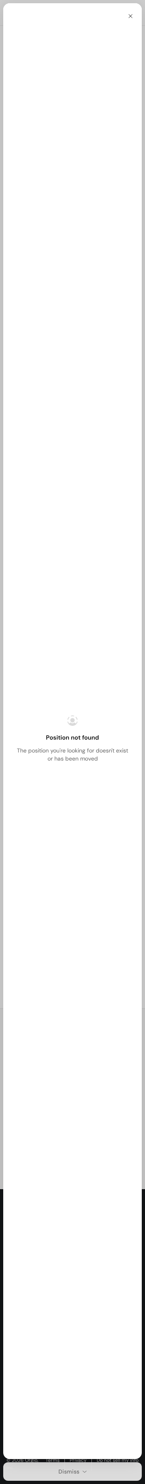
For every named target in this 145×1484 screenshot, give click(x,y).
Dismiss (68, 1471)
